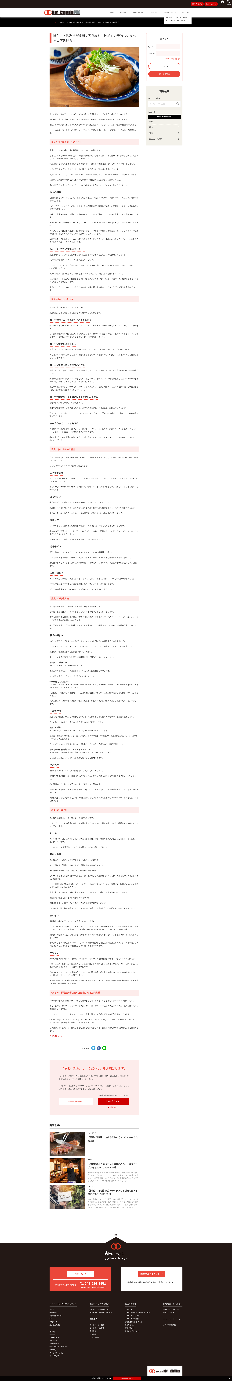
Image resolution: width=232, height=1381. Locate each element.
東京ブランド (129, 1328)
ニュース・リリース (172, 1319)
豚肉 (151, 127)
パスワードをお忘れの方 (172, 59)
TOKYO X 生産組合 (132, 1319)
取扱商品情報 (130, 1304)
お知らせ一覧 (54, 1343)
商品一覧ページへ (76, 1101)
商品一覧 (123, 13)
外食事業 (93, 1334)
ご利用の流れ (54, 1337)
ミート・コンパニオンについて (63, 1304)
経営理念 (53, 1309)
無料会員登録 (197, 4)
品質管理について (170, 13)
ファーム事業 (94, 1337)
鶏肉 (151, 133)
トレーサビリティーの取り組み (101, 1312)
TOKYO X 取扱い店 (132, 1316)
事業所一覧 (53, 1322)
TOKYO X (128, 1309)
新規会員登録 (164, 74)
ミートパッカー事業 (97, 1325)
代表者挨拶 (53, 1312)
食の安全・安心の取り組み (177, 17)
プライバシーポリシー (57, 1353)
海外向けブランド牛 (132, 1331)
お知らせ (185, 13)
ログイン (164, 66)
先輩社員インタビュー (171, 1309)
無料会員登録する (113, 1101)
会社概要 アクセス (56, 1316)
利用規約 (53, 1350)
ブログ (62, 22)
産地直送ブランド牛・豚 (133, 1322)
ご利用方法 (154, 13)
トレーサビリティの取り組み (178, 21)
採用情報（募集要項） (172, 1304)
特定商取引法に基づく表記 (59, 1346)
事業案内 (94, 1319)
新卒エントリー (168, 1312)
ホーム (112, 13)
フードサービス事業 (97, 1328)
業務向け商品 (129, 1325)
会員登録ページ (56, 1036)
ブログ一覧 (53, 1340)
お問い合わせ (211, 4)
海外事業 (93, 1331)
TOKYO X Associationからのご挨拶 (137, 1312)
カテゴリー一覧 (138, 13)
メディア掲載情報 (169, 1325)
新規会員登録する (127, 1378)
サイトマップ (54, 1356)
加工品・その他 (155, 139)
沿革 (51, 1319)
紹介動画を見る (55, 1325)
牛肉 (151, 121)
